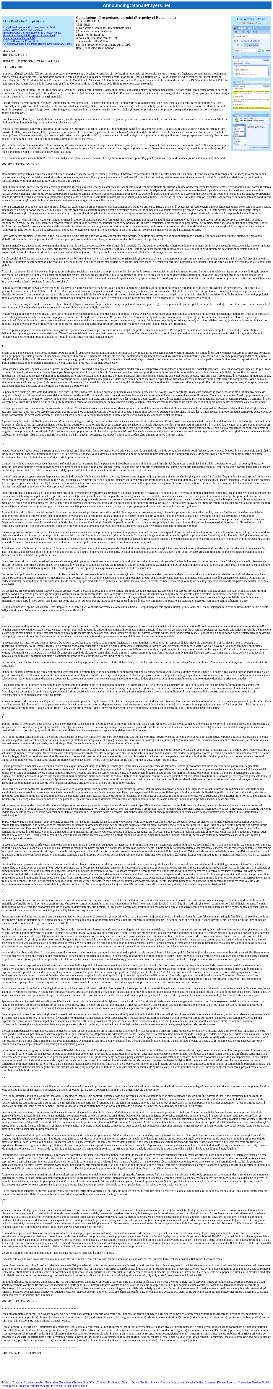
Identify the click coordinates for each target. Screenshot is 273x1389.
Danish (126, 1382)
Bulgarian (65, 1382)
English (144, 1382)
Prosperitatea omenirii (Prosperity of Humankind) (29, 35)
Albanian (29, 1382)
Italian (200, 1382)
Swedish (57, 1385)
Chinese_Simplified (83, 1382)
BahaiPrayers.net (151, 5)
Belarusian (51, 1382)
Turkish (67, 1385)
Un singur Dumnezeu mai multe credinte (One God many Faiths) (37, 43)
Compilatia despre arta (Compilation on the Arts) (29, 27)
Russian (35, 1385)
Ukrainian (79, 1385)
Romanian (23, 1385)
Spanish (45, 1385)
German (165, 1382)
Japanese (210, 1382)
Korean (221, 1382)
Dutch (135, 1382)
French (155, 1382)
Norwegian (244, 1382)
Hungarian (177, 1382)
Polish (265, 1382)
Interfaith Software (254, 19)
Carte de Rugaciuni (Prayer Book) (21, 41)
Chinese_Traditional (108, 1382)
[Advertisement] (69, 1369)
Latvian (231, 1382)
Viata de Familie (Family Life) (19, 38)
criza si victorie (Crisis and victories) (23, 30)
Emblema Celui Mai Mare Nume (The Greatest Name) (32, 32)
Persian (256, 1382)
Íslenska (190, 1382)
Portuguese (8, 1385)
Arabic (40, 1382)
